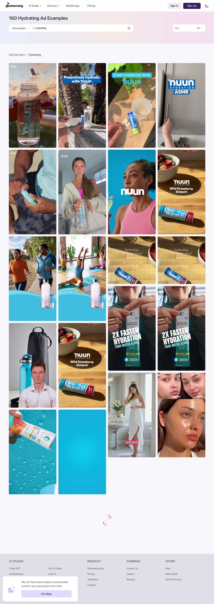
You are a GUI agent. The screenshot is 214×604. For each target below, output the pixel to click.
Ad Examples (17, 54)
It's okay (46, 593)
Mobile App (72, 5)
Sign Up (192, 5)
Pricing (91, 5)
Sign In (174, 5)
